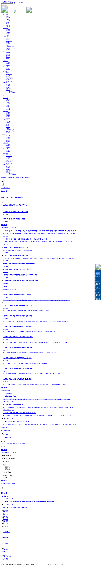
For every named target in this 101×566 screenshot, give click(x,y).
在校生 (2, 1)
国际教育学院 (12, 91)
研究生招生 (9, 74)
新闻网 (11, 2)
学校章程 (8, 17)
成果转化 (8, 58)
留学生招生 (9, 77)
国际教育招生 (9, 78)
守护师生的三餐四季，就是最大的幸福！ (15, 219)
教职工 (5, 1)
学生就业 (5, 548)
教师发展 (8, 63)
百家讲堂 (5, 549)
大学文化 (8, 26)
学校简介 (8, 16)
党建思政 (5, 28)
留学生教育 (9, 41)
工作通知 (8, 85)
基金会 (5, 552)
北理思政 (98, 281)
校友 (11, 1)
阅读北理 (5, 188)
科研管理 (8, 52)
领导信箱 (5, 559)
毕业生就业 (9, 75)
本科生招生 (9, 72)
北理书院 (8, 49)
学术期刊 (8, 55)
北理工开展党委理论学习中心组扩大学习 (15, 205)
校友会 (5, 551)
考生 (9, 1)
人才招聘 (8, 65)
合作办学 (8, 90)
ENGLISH (15, 2)
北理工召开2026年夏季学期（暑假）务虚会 (15, 212)
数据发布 (8, 23)
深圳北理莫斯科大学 (14, 92)
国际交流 (5, 82)
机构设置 (8, 22)
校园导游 (8, 25)
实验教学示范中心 (10, 48)
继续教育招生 (9, 79)
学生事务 (8, 69)
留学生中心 (9, 88)
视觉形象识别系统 (7, 556)
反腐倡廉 (8, 32)
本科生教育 (9, 38)
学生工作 (5, 66)
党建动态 (8, 29)
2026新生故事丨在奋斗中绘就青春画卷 (12, 197)
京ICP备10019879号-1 (43, 564)
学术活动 (8, 57)
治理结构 (8, 20)
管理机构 (8, 87)
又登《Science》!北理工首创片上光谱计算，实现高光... (14, 443)
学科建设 (8, 54)
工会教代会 (9, 33)
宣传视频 (3, 2)
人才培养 (5, 36)
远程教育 (8, 45)
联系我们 (5, 558)
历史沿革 (8, 19)
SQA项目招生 (9, 81)
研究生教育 (9, 39)
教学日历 (7, 2)
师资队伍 (5, 61)
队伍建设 (8, 62)
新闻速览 (98, 298)
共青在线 (8, 35)
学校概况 (5, 15)
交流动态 (8, 84)
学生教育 (8, 68)
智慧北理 (21, 2)
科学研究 (5, 51)
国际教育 (8, 42)
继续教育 (8, 44)
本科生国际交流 (10, 46)
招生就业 (5, 71)
